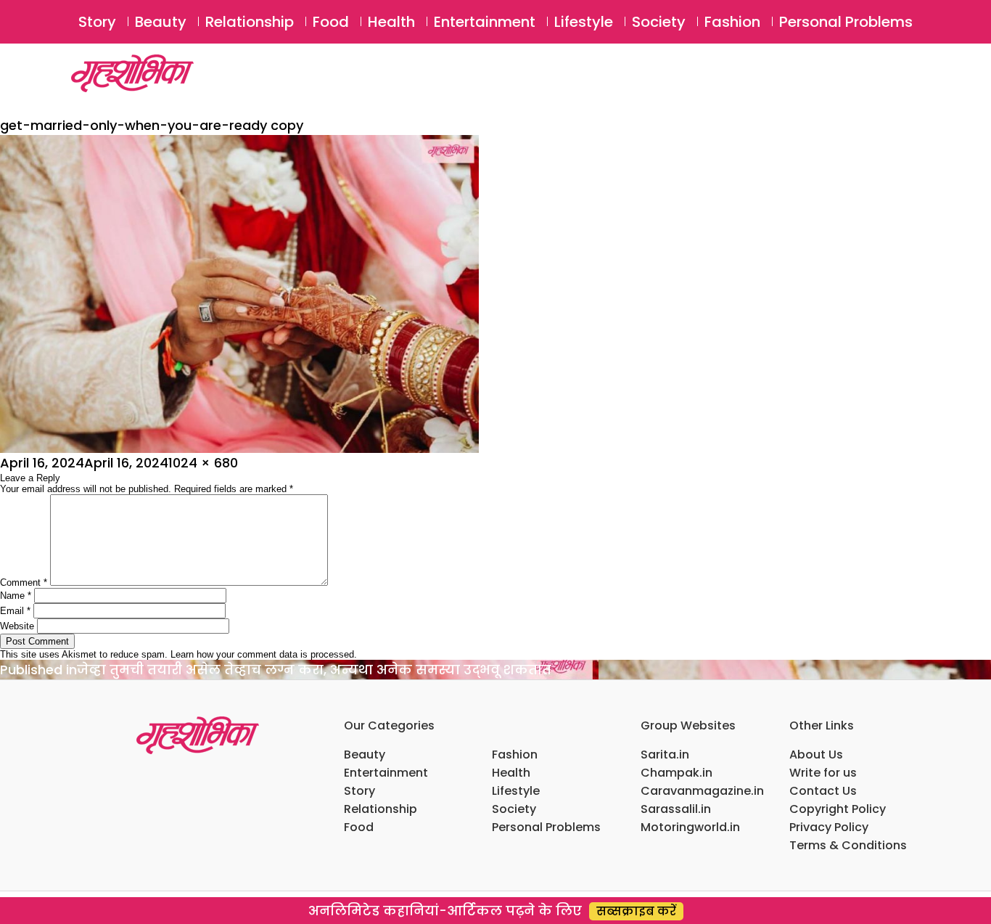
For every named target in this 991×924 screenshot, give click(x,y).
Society (659, 22)
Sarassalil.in (676, 809)
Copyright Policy (837, 809)
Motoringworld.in (690, 827)
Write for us (823, 772)
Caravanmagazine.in (702, 790)
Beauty (160, 22)
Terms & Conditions (848, 845)
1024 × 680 (203, 463)
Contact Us (823, 790)
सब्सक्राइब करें (636, 911)
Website (17, 626)
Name (15, 595)
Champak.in (676, 772)
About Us (816, 754)
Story (97, 22)
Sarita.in (665, 754)
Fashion (732, 22)
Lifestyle (583, 22)
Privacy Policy (828, 827)
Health (391, 22)
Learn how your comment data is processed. (263, 654)
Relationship (249, 22)
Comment (23, 582)
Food (331, 22)
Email (15, 610)
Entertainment (484, 22)
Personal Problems (846, 22)
